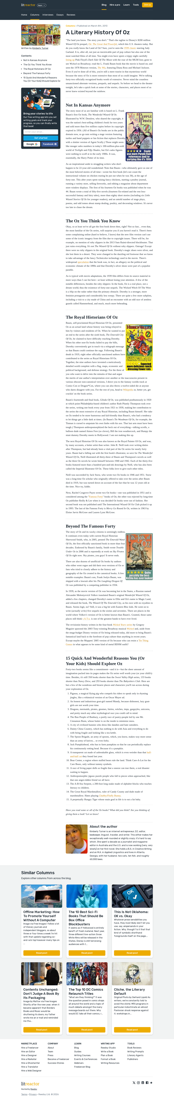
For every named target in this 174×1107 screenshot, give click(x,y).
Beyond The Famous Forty (36, 73)
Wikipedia (128, 389)
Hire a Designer (29, 1055)
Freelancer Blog (82, 1067)
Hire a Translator (29, 1067)
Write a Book (107, 1051)
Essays (60, 15)
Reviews (71, 15)
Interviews (48, 15)
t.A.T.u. (86, 618)
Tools (136, 5)
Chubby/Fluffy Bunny (110, 795)
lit (28, 5)
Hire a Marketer (29, 1059)
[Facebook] (147, 1082)
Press (50, 1055)
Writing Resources (110, 1063)
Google (30, 144)
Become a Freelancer (58, 1059)
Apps (40, 5)
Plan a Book (107, 1055)
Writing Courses (82, 1055)
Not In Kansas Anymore (35, 60)
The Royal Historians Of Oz (37, 69)
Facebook (48, 144)
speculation (83, 262)
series (122, 624)
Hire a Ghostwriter (30, 1063)
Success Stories (56, 1063)
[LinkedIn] (142, 1082)
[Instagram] (138, 1082)
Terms (24, 1094)
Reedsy (34, 1089)
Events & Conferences (85, 1059)
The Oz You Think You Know (37, 64)
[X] (134, 1082)
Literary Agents (135, 1055)
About (51, 1047)
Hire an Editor (28, 1051)
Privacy (33, 1094)
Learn (126, 5)
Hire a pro (115, 5)
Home (24, 15)
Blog (104, 5)
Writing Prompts (135, 1051)
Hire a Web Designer (31, 1070)
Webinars (78, 1063)
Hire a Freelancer (29, 1047)
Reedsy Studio (108, 1047)
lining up (70, 59)
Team (50, 1051)
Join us (147, 5)
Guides (77, 1051)
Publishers (132, 1059)
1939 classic (130, 48)
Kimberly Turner (40, 48)
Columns (34, 15)
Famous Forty (96, 496)
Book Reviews (134, 1047)
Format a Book (108, 1059)
